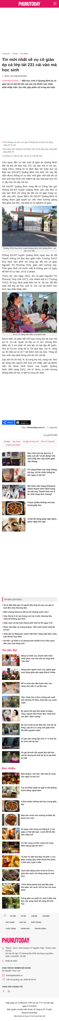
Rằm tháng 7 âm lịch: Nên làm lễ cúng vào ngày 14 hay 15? (38, 775)
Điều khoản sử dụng (21, 1016)
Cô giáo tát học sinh (31, 441)
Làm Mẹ (34, 916)
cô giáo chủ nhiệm (13, 445)
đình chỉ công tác (48, 441)
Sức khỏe (10, 922)
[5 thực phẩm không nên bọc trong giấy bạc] (13, 508)
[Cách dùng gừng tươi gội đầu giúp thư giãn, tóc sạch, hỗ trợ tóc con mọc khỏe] (11, 889)
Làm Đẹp (46, 916)
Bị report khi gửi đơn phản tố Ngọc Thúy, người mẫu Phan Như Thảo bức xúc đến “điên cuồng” (38, 714)
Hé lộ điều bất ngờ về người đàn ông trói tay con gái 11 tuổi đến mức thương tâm (28, 606)
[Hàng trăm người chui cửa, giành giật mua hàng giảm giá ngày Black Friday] (11, 674)
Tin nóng (24, 54)
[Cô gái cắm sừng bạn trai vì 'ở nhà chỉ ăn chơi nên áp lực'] (11, 743)
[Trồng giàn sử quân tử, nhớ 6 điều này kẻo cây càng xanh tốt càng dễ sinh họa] (11, 903)
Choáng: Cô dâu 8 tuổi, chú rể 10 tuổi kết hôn (22, 156)
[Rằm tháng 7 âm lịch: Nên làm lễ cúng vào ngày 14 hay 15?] (11, 778)
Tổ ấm (23, 916)
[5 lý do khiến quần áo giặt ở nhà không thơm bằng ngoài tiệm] (11, 792)
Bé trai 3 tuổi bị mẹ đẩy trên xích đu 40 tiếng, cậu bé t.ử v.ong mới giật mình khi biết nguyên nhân (38, 727)
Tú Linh (53, 435)
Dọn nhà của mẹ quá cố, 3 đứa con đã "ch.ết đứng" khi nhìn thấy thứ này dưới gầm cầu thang (41, 457)
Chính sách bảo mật (37, 1016)
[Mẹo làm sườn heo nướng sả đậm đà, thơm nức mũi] (11, 820)
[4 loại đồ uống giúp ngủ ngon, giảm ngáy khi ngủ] (13, 525)
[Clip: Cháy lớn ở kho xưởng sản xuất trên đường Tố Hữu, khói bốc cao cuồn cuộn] (11, 702)
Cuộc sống (11, 929)
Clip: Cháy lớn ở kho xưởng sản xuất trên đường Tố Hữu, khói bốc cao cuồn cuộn (39, 700)
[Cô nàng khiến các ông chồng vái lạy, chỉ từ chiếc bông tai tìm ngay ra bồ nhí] (13, 475)
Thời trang (36, 922)
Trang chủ (5, 54)
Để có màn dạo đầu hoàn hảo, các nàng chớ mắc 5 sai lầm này (36, 684)
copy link (53, 427)
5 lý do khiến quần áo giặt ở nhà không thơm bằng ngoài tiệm (39, 789)
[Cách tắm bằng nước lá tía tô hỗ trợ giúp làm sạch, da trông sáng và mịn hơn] (11, 875)
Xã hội (15, 54)
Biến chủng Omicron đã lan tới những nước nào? (26, 612)
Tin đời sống (40, 929)
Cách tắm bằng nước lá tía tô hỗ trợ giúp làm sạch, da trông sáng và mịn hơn (37, 873)
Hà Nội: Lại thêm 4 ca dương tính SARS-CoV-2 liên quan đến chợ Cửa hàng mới (29, 642)
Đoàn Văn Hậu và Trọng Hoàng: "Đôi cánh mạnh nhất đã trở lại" (29, 628)
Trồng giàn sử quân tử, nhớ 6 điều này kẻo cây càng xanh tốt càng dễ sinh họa (38, 901)
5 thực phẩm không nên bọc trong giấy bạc (41, 503)
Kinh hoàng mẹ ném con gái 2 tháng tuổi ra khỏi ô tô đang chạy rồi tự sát (28, 143)
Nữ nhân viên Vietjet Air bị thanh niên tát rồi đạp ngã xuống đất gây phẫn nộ (30, 150)
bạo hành (16, 441)
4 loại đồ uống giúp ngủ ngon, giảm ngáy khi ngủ (42, 520)
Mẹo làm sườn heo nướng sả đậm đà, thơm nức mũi (38, 816)
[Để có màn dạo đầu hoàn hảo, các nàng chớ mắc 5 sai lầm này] (11, 688)
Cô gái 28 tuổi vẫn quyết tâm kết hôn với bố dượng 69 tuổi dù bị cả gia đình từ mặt (38, 755)
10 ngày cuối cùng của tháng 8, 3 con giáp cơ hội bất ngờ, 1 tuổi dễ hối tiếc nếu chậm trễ (38, 832)
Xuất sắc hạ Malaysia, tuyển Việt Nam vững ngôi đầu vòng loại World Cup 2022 (30, 635)
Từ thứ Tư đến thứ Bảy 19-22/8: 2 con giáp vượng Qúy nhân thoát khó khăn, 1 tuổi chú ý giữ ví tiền (38, 859)
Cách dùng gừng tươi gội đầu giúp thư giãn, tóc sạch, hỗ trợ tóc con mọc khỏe (38, 887)
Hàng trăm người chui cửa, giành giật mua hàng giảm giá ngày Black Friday (38, 670)
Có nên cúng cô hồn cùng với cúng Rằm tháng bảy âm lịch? (37, 844)
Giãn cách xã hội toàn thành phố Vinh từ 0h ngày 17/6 (28, 623)
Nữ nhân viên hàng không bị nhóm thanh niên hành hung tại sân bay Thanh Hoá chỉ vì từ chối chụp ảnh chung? (41, 490)
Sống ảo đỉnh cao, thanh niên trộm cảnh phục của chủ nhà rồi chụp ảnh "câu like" (37, 658)
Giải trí (22, 922)
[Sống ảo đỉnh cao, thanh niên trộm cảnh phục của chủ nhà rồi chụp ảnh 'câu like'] (11, 660)
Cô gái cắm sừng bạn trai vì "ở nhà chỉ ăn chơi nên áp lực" (38, 740)
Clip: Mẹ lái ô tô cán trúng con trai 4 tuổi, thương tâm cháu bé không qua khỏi (27, 617)
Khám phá (25, 929)
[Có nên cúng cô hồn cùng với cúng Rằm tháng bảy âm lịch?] (11, 847)
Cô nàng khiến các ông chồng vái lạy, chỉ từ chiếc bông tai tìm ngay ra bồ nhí (42, 472)
